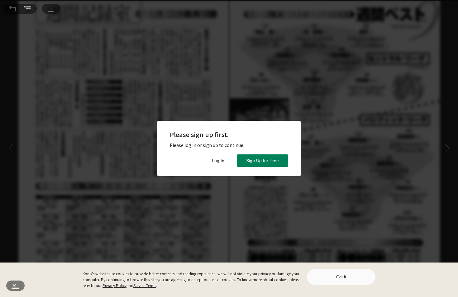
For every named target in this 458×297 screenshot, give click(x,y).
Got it (341, 277)
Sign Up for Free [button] (262, 160)
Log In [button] (218, 160)
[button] (12, 9)
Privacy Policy (114, 285)
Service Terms (144, 285)
